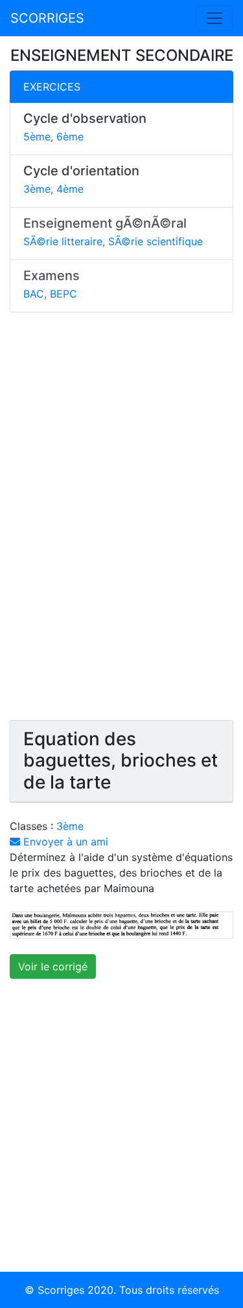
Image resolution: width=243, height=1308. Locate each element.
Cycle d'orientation (81, 171)
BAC (33, 293)
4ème (70, 188)
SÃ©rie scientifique (155, 241)
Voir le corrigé (52, 966)
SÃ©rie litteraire (62, 241)
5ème (37, 136)
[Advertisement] (122, 522)
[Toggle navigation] (214, 18)
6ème (70, 136)
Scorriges (61, 1289)
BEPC (63, 293)
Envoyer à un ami (64, 841)
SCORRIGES (47, 18)
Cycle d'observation (84, 118)
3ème (37, 188)
